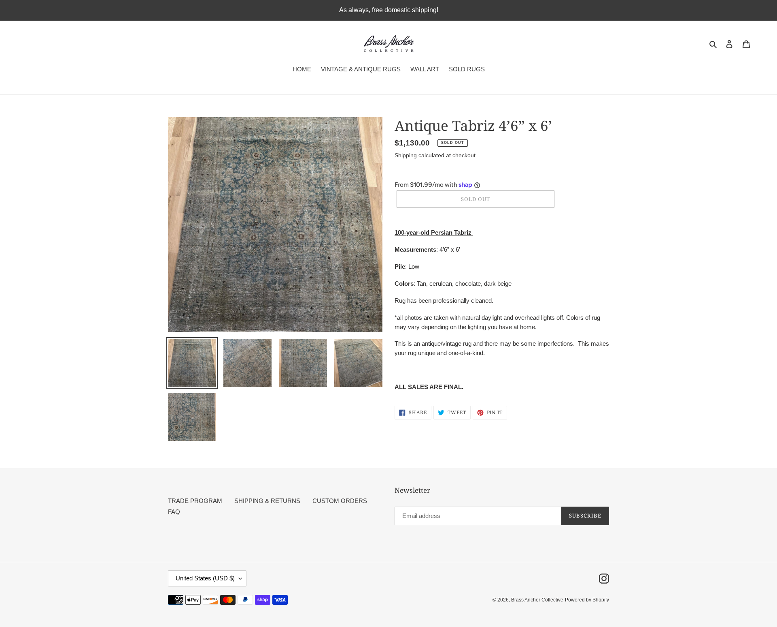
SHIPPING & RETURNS (267, 500)
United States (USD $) (205, 578)
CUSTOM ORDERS (339, 500)
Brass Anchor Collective (537, 600)
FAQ (174, 511)
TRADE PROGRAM (195, 500)
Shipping (406, 155)
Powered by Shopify (587, 600)
